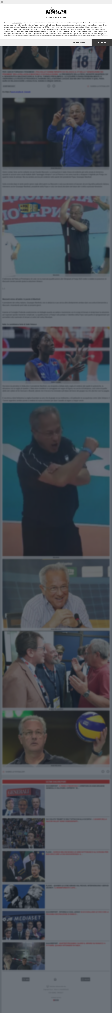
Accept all (102, 42)
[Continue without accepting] (2, 2)
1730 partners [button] (17, 23)
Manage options (79, 42)
